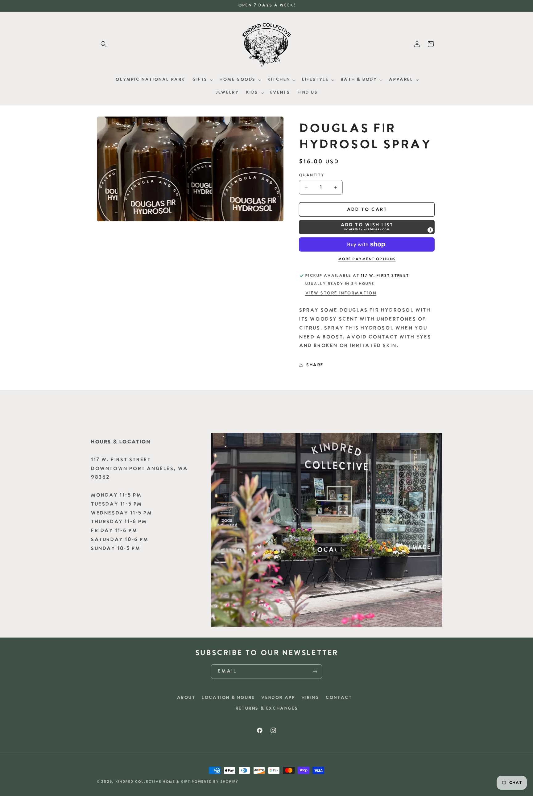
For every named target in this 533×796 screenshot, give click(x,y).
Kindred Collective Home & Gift (152, 782)
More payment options (367, 259)
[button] (103, 44)
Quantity (311, 175)
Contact (338, 697)
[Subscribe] (315, 671)
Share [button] (314, 365)
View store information (340, 293)
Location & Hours (228, 697)
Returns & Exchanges (266, 708)
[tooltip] (430, 230)
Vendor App (278, 697)
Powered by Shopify (215, 782)
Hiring (310, 697)
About (186, 697)
